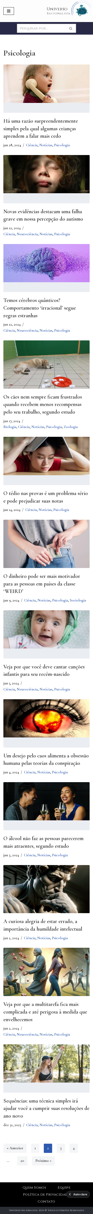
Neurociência (27, 234)
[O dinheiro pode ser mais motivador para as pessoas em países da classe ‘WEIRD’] (46, 548)
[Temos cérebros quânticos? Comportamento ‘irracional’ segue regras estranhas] (46, 263)
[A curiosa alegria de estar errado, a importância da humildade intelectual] (46, 893)
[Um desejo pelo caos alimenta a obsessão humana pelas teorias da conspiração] (46, 718)
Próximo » (43, 1160)
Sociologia (78, 600)
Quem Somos (34, 1187)
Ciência (31, 145)
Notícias (45, 145)
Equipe (64, 1187)
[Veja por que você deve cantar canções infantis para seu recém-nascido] (46, 629)
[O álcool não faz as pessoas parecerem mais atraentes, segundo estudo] (46, 801)
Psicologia (62, 145)
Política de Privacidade (46, 1194)
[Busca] (71, 28)
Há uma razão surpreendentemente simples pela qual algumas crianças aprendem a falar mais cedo (40, 128)
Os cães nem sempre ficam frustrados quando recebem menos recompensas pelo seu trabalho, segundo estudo (42, 404)
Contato (46, 1201)
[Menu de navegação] (8, 11)
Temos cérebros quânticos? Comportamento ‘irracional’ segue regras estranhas (39, 308)
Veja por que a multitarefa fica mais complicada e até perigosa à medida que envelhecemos (45, 1012)
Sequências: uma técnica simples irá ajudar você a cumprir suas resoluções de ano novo (46, 1108)
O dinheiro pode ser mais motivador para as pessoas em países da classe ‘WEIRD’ (41, 584)
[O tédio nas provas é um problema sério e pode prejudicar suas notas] (46, 456)
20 (22, 1160)
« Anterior (15, 1148)
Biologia (9, 426)
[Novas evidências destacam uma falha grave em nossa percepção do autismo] (46, 174)
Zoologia (71, 426)
